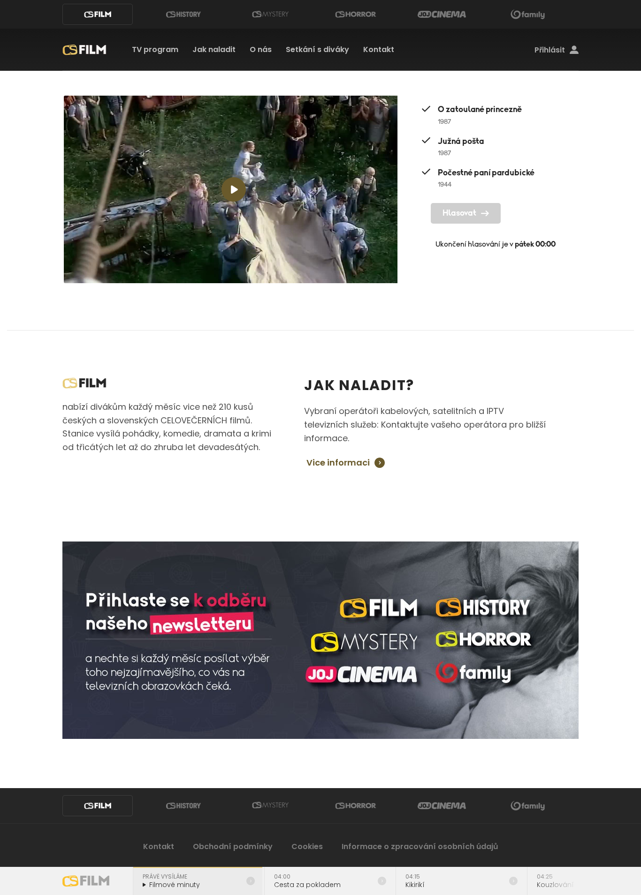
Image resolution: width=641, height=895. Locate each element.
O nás (261, 49)
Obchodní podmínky (233, 846)
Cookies (307, 846)
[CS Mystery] (270, 14)
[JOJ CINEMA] (441, 14)
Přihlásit (549, 50)
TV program (155, 49)
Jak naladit (214, 49)
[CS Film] (97, 14)
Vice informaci (338, 462)
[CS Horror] (355, 14)
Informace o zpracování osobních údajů (420, 846)
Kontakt (378, 49)
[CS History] (183, 14)
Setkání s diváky (317, 49)
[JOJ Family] (528, 14)
